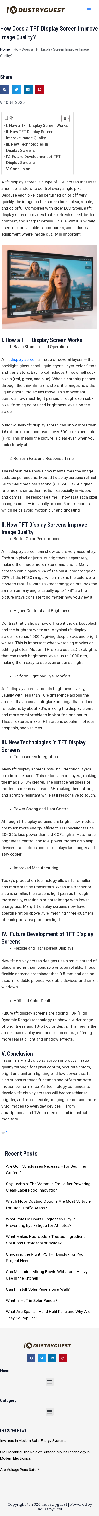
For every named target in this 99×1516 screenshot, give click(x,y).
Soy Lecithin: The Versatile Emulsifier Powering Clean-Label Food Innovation (48, 1187)
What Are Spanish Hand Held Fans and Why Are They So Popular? (48, 1314)
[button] (4, 89)
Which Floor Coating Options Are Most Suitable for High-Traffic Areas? (48, 1204)
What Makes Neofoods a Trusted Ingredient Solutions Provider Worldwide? (45, 1239)
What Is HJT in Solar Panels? (31, 1300)
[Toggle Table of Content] (63, 118)
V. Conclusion (18, 169)
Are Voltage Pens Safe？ (20, 1470)
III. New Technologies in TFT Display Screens (31, 147)
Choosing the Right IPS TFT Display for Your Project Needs (45, 1257)
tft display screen (21, 359)
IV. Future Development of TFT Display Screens (33, 159)
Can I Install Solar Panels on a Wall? (38, 1289)
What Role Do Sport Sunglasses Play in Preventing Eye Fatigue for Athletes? (40, 1222)
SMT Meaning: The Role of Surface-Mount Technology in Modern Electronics (45, 1455)
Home (5, 49)
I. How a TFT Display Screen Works (37, 125)
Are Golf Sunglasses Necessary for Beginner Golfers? (46, 1169)
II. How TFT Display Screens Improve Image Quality (31, 134)
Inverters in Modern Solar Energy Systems (33, 1441)
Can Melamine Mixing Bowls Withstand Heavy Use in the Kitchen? (46, 1275)
